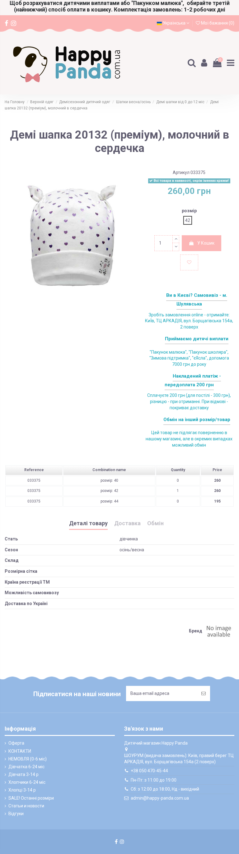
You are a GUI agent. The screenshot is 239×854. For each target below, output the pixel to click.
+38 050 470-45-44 (149, 770)
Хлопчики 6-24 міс (26, 782)
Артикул (181, 172)
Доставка (127, 523)
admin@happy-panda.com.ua (160, 798)
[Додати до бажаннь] (189, 262)
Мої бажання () (217, 23)
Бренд (195, 630)
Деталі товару (88, 523)
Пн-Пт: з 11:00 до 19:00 (153, 780)
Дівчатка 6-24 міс (26, 766)
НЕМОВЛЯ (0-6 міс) (27, 758)
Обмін (155, 523)
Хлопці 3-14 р (22, 789)
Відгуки (16, 813)
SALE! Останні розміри (31, 798)
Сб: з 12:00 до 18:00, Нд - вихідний (165, 789)
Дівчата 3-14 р (23, 774)
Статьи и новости (26, 805)
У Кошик (205, 243)
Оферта (16, 743)
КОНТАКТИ (19, 751)
